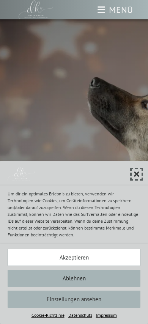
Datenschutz (80, 315)
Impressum (106, 315)
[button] (136, 174)
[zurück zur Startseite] (36, 9)
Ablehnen (74, 278)
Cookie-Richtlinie (48, 315)
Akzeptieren (74, 257)
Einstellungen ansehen (74, 299)
